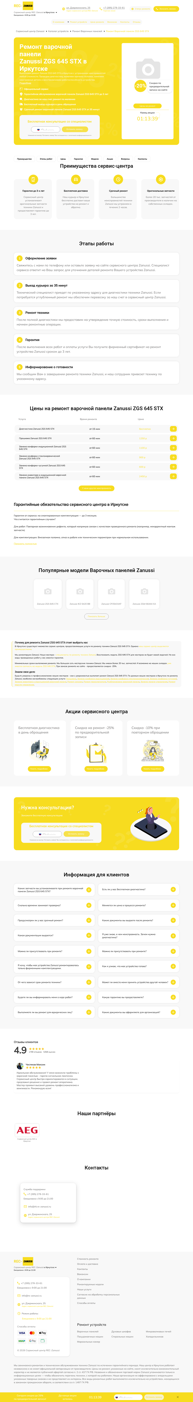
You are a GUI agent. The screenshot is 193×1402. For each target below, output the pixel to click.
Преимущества (24, 159)
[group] (27, 1133)
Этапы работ (46, 159)
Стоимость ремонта (87, 1258)
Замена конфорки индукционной (93, 678)
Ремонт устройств (78, 22)
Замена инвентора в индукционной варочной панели (40, 681)
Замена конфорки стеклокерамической (129, 678)
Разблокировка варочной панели (123, 681)
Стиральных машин (122, 1336)
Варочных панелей (87, 1331)
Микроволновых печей (158, 1331)
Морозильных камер (88, 1341)
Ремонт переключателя (95, 681)
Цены (63, 159)
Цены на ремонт (147, 106)
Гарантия (78, 159)
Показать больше (96, 616)
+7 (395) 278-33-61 (114, 7)
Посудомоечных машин (90, 1336)
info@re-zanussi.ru (32, 1295)
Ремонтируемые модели (90, 1284)
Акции (110, 159)
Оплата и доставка (87, 1263)
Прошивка (71, 678)
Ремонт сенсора (75, 681)
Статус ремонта (142, 9)
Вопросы (125, 159)
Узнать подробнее (39, 768)
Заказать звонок (167, 9)
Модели (95, 159)
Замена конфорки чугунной (163, 678)
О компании (58, 22)
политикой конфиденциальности (80, 135)
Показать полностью (25, 543)
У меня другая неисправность (96, 488)
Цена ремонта (97, 22)
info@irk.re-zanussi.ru (39, 1206)
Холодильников (154, 1336)
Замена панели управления (154, 681)
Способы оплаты (86, 1303)
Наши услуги (84, 1289)
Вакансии (112, 22)
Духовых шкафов (121, 1331)
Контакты (124, 22)
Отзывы (136, 22)
